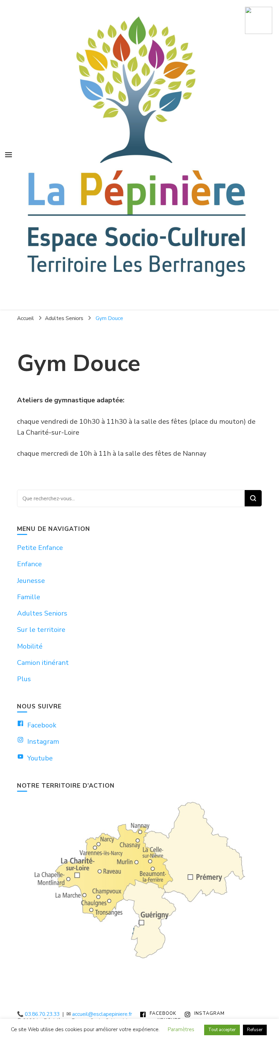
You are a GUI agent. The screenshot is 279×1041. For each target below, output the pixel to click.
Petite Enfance (40, 547)
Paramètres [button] (181, 1029)
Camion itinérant (43, 662)
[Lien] (258, 21)
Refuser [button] (255, 1030)
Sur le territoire (41, 629)
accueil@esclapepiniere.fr (102, 1014)
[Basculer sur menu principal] (8, 154)
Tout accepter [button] (222, 1030)
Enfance (29, 564)
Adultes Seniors (42, 613)
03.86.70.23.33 (42, 1014)
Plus (24, 679)
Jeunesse (31, 580)
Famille (28, 597)
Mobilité (30, 646)
